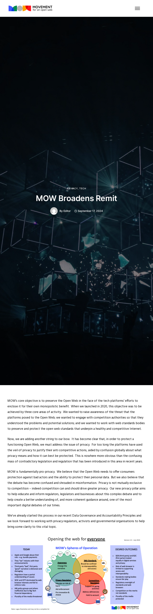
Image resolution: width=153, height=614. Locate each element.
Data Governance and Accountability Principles (104, 515)
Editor (67, 211)
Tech (82, 188)
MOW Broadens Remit (76, 198)
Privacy (72, 188)
